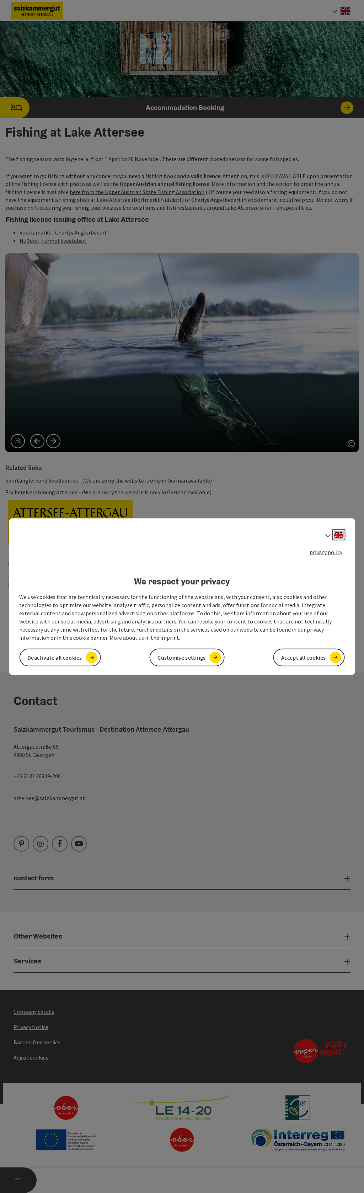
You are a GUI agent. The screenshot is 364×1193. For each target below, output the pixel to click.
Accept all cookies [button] (303, 657)
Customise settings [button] (181, 657)
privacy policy (326, 552)
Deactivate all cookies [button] (54, 657)
